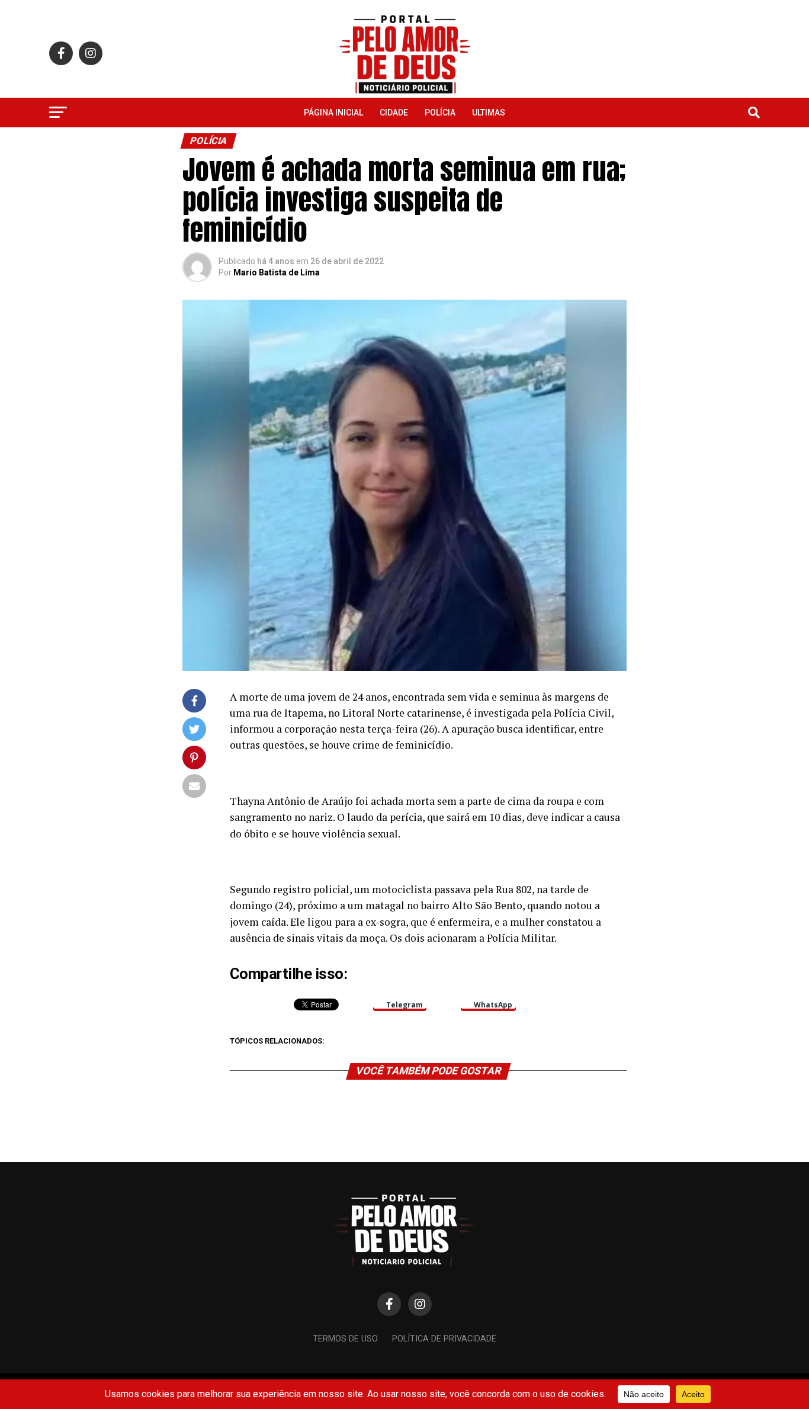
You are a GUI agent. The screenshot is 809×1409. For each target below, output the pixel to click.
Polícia (440, 112)
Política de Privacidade (444, 1339)
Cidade (394, 112)
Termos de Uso (345, 1339)
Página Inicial (333, 112)
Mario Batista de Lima (276, 272)
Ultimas (488, 112)
